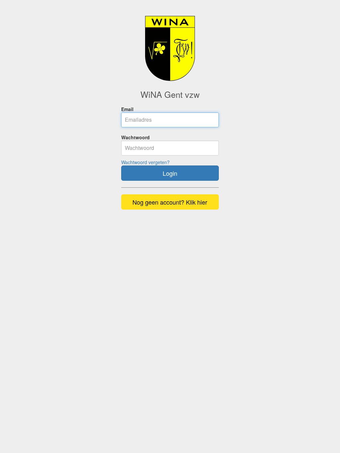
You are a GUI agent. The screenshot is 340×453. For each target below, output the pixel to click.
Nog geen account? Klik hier (169, 202)
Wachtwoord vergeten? (145, 162)
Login (170, 173)
